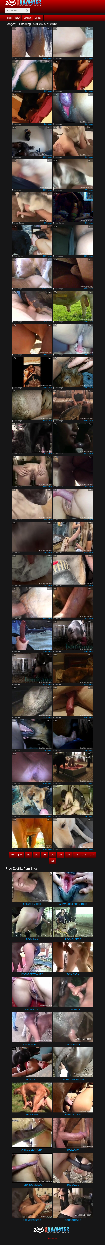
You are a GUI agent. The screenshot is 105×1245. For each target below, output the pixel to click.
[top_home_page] (24, 3)
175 (76, 855)
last (52, 861)
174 (68, 855)
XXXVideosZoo (32, 1044)
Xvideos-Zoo (73, 1044)
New (17, 18)
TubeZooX (73, 1150)
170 (36, 855)
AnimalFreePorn (73, 1079)
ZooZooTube (73, 1220)
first (12, 855)
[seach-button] (27, 10)
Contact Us (52, 1238)
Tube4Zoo (73, 1185)
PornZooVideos (32, 1185)
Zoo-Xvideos (73, 939)
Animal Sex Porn (32, 1150)
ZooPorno (73, 1009)
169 (28, 855)
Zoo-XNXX (32, 939)
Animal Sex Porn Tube (73, 904)
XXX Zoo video (32, 904)
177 (92, 855)
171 (44, 855)
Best (9, 18)
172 (52, 855)
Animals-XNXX (73, 1114)
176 (84, 855)
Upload (38, 18)
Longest (27, 18)
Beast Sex (32, 1114)
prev (20, 855)
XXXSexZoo (32, 1009)
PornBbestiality (32, 974)
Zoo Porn (73, 974)
